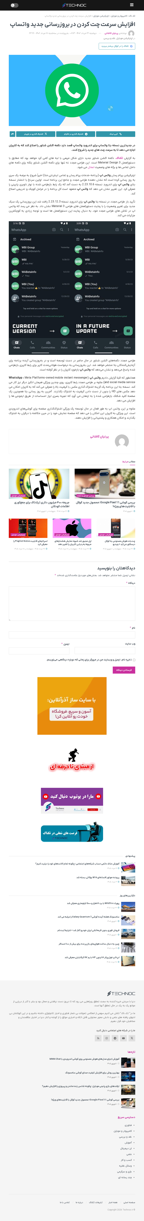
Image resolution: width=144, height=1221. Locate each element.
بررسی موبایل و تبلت (85, 496)
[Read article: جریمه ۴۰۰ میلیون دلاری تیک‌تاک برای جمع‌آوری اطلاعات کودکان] (39, 484)
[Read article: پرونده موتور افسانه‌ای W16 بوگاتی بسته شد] (128, 881)
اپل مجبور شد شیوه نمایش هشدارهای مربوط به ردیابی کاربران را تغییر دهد (72, 543)
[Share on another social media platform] (12, 134)
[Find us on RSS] (98, 1038)
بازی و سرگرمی (124, 1171)
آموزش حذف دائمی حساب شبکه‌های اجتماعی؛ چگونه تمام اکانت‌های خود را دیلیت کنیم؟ (77, 863)
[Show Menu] (131, 5)
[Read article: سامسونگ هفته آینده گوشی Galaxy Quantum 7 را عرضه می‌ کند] (128, 920)
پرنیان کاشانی (111, 33)
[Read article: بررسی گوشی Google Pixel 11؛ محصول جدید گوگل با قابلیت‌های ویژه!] (105, 484)
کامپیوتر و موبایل (119, 16)
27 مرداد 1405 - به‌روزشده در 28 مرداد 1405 (73, 549)
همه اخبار (113, 1202)
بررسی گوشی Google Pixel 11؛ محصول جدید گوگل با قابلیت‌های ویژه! (85, 1099)
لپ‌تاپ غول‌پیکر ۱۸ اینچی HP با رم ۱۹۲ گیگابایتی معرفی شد (92, 957)
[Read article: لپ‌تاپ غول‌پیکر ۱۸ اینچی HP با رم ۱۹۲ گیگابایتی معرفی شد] (128, 961)
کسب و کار (126, 1160)
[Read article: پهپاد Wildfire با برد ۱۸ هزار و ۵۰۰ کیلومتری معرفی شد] (128, 907)
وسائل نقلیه (125, 1166)
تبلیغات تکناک (96, 1202)
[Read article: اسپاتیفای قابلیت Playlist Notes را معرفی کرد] (28, 528)
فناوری (128, 1125)
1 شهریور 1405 (128, 511)
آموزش (128, 1142)
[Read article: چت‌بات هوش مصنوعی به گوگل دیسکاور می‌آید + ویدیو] (116, 528)
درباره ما (79, 1202)
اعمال (91, 167)
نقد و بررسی (109, 38)
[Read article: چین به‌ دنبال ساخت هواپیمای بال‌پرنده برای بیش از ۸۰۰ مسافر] (128, 947)
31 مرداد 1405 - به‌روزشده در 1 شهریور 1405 (52, 511)
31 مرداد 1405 (112, 908)
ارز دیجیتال (126, 1148)
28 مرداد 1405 (112, 962)
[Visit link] (72, 706)
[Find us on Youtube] (123, 1038)
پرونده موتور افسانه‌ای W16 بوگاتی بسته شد (97, 877)
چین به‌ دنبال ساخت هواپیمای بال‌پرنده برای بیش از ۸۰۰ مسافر (89, 943)
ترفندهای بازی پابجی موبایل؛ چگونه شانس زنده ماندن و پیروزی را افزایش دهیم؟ (80, 1086)
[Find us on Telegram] (115, 1038)
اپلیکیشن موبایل (101, 16)
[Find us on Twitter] (132, 1038)
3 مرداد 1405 (112, 882)
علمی (129, 1154)
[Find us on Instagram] (106, 1038)
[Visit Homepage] (74, 5)
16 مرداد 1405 (112, 868)
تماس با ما (65, 1202)
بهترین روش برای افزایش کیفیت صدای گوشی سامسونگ (92, 1072)
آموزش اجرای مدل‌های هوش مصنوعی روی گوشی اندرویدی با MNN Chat (84, 1059)
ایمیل (65, 644)
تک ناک (132, 16)
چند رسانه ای (125, 1177)
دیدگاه (130, 583)
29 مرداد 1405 (112, 948)
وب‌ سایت (130, 643)
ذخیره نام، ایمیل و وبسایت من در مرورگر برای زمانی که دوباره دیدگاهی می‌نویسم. (89, 659)
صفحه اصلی (129, 1202)
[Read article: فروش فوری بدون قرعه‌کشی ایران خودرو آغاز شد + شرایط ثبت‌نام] (128, 934)
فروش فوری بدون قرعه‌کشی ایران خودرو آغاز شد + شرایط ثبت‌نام (88, 930)
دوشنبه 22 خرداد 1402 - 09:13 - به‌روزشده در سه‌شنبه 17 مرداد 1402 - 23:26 (63, 33)
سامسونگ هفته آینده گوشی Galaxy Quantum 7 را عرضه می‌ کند (88, 916)
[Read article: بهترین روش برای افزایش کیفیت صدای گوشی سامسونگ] (128, 1076)
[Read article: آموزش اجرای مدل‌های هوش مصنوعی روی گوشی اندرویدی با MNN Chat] (128, 1063)
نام (132, 628)
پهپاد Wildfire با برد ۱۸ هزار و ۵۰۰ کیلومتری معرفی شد (93, 903)
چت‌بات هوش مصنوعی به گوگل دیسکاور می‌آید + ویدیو (120, 543)
